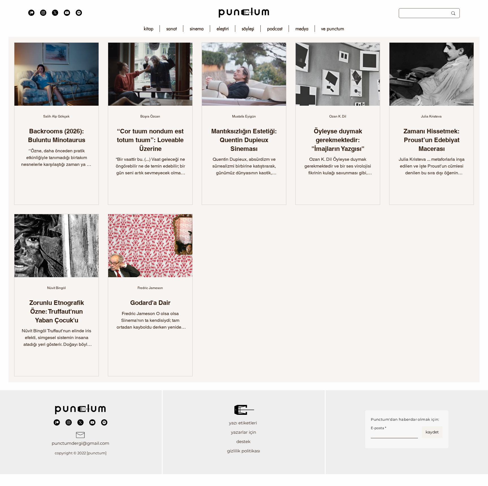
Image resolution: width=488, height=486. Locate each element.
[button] (243, 423)
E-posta (377, 428)
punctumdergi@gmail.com (80, 443)
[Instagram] (43, 13)
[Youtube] (67, 13)
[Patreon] (31, 13)
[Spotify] (79, 13)
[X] (55, 13)
